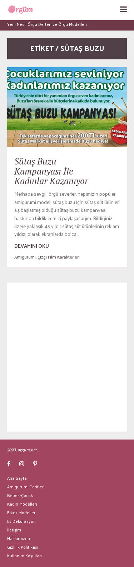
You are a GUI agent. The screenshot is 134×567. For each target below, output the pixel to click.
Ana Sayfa (17, 478)
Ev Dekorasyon (21, 521)
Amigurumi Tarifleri (26, 487)
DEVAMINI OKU (31, 245)
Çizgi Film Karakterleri (59, 257)
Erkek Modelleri (21, 512)
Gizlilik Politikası (22, 547)
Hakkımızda (18, 538)
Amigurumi (25, 257)
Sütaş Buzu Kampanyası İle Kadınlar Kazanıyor (51, 171)
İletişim (14, 530)
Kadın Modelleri (22, 504)
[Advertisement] (67, 357)
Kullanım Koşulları (24, 555)
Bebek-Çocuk (20, 495)
